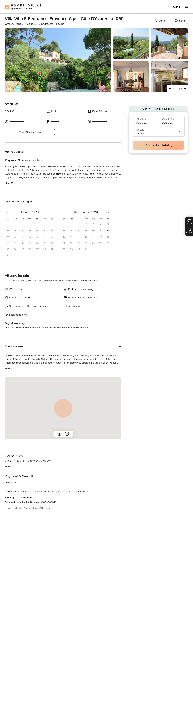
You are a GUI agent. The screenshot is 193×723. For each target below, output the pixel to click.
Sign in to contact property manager (72, 491)
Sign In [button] (177, 6)
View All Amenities (30, 132)
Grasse (36, 508)
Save (182, 20)
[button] (108, 231)
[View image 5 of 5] (169, 76)
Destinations (18, 508)
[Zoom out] (66, 433)
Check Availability (158, 145)
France (28, 508)
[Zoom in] (59, 433)
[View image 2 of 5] (131, 43)
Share (161, 20)
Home (8, 508)
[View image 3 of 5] (169, 43)
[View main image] (58, 60)
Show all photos (178, 88)
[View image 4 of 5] (131, 76)
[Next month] (108, 212)
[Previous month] (7, 212)
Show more (10, 183)
